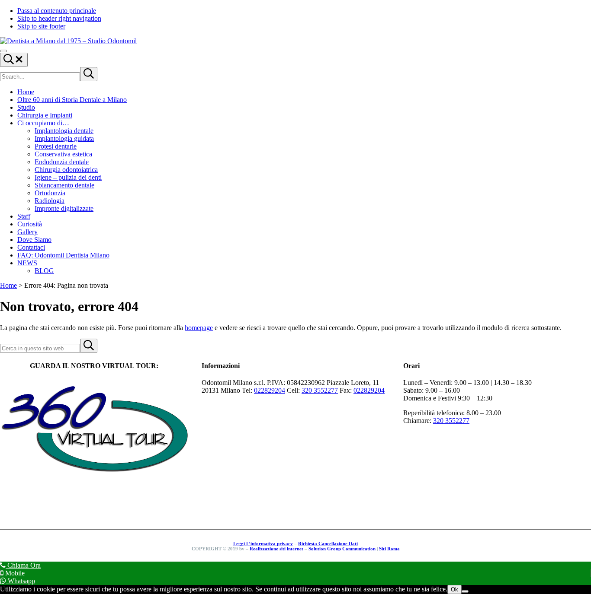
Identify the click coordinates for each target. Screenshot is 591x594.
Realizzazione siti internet (276, 548)
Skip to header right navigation (59, 18)
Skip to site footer (41, 26)
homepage (199, 327)
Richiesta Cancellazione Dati (328, 543)
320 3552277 (320, 390)
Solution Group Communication (342, 548)
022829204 (269, 390)
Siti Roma (389, 548)
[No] (465, 591)
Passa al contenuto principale (56, 10)
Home (8, 285)
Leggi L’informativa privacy (263, 543)
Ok (454, 589)
